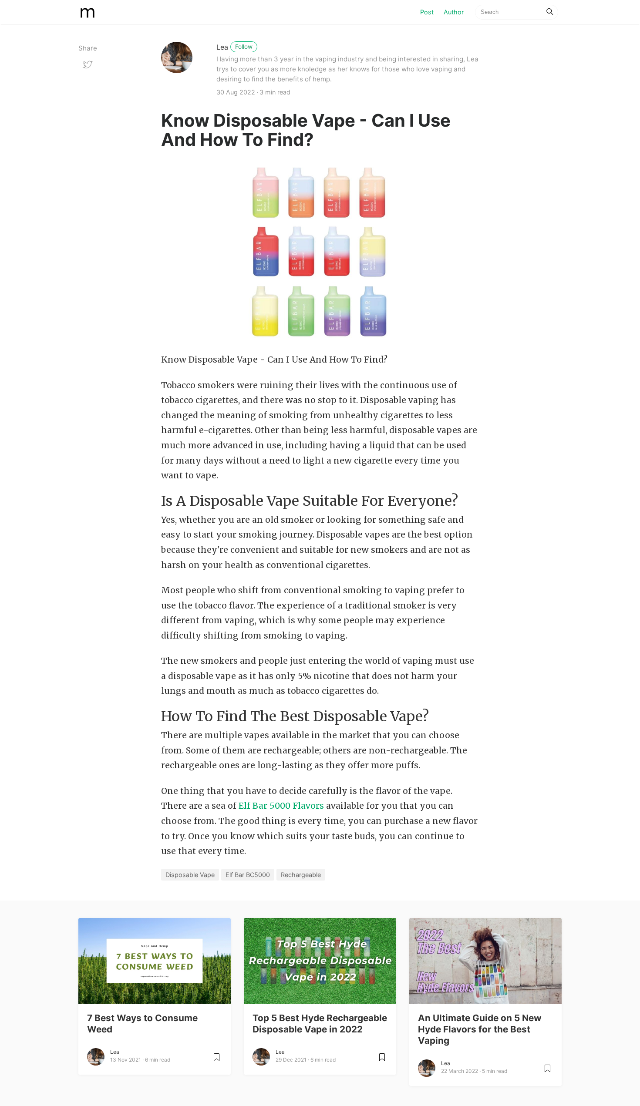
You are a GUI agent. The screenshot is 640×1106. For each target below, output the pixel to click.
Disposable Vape (190, 874)
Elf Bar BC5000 (248, 874)
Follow (244, 46)
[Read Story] (216, 1060)
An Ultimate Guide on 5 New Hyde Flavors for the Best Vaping (480, 1029)
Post (429, 12)
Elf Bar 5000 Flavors (281, 805)
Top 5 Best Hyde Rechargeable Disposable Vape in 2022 (320, 1023)
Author (454, 12)
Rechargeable (301, 874)
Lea (222, 47)
